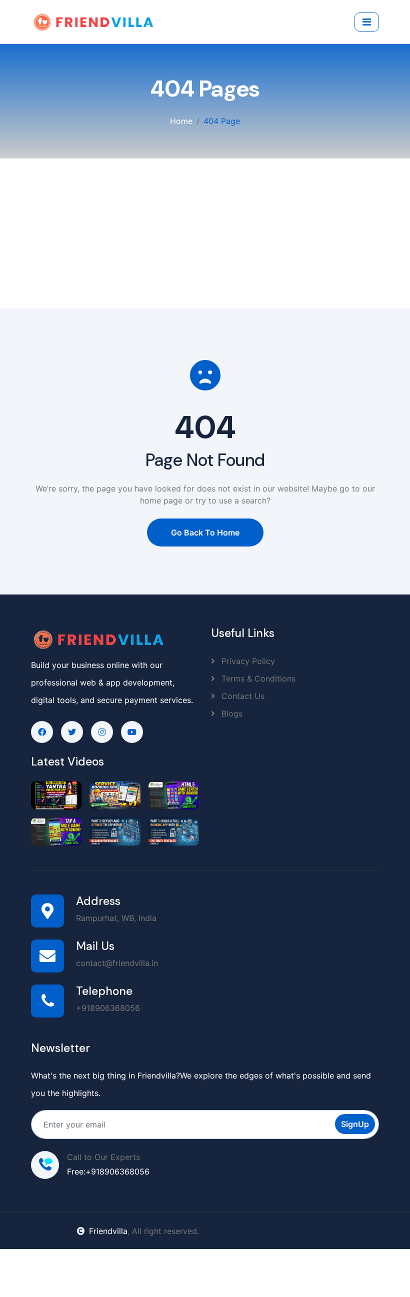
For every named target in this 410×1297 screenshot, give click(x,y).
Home (181, 121)
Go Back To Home (205, 533)
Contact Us (241, 696)
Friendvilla (108, 1231)
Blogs (230, 713)
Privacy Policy (247, 661)
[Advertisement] (205, 234)
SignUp (355, 1124)
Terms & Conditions (257, 679)
